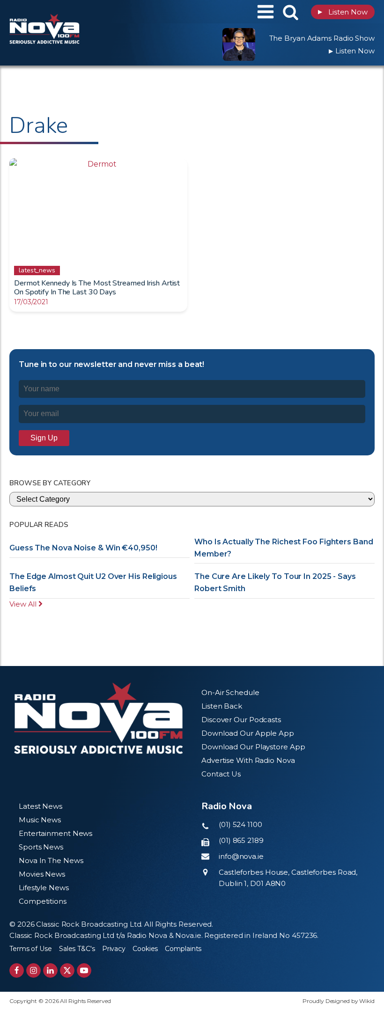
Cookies (145, 948)
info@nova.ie (241, 856)
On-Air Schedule (230, 692)
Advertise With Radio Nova (248, 760)
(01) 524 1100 (240, 824)
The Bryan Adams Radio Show (322, 38)
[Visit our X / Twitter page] (67, 970)
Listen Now (343, 11)
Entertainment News (55, 833)
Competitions (42, 901)
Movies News (42, 874)
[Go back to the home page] (67, 11)
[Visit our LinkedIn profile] (50, 970)
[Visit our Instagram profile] (33, 970)
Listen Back (221, 706)
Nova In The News (51, 860)
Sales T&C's (77, 948)
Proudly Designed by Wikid (339, 1000)
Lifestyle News (44, 887)
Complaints (183, 948)
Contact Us (221, 773)
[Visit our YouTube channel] (84, 970)
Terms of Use (30, 948)
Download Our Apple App (247, 733)
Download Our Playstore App (253, 746)
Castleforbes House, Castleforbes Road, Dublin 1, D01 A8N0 (288, 878)
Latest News (40, 806)
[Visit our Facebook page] (16, 970)
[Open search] (291, 12)
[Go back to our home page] (98, 718)
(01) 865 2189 (241, 840)
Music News (40, 819)
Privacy (114, 948)
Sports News (41, 846)
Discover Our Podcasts (241, 719)
